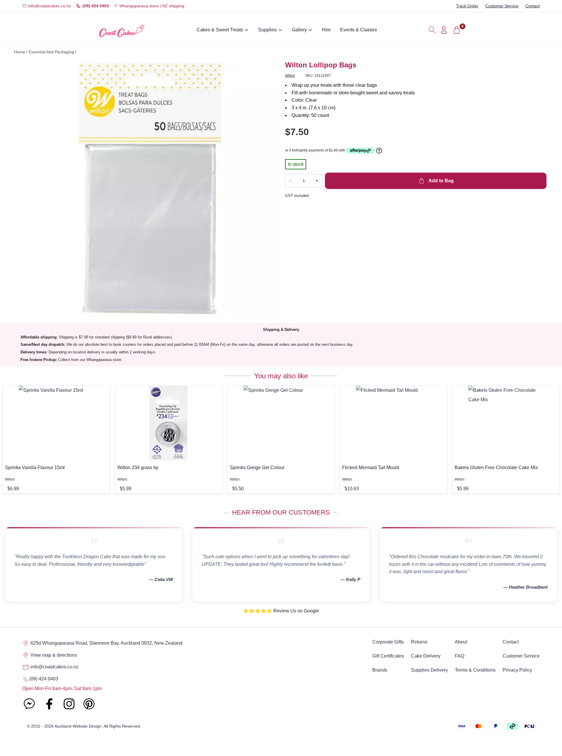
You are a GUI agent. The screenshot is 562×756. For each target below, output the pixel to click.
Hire (326, 29)
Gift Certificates (388, 655)
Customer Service (501, 6)
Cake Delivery (426, 655)
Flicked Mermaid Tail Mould (370, 467)
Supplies (267, 29)
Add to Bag (440, 180)
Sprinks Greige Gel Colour (257, 467)
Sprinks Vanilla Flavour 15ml (35, 467)
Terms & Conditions (475, 670)
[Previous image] (29, 189)
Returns (419, 641)
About (461, 641)
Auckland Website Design (78, 726)
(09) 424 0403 (96, 6)
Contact (532, 6)
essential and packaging (51, 52)
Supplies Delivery (429, 670)
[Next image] (269, 189)
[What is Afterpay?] (360, 150)
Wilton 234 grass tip (137, 467)
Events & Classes (358, 29)
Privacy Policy (517, 670)
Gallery (299, 29)
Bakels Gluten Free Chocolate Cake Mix (496, 467)
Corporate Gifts (388, 641)
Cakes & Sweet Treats (220, 29)
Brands (379, 670)
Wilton (290, 76)
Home (19, 52)
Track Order (467, 6)
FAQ (459, 655)
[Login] (444, 30)
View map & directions (53, 655)
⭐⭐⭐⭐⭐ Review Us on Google (281, 610)
